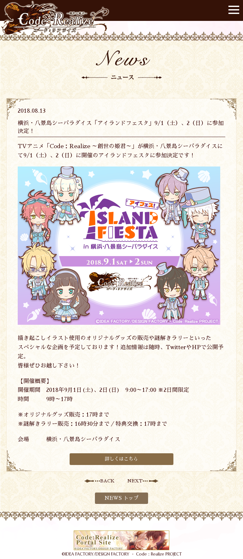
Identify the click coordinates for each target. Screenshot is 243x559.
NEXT (135, 481)
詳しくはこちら (121, 459)
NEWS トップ (121, 498)
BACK (107, 481)
